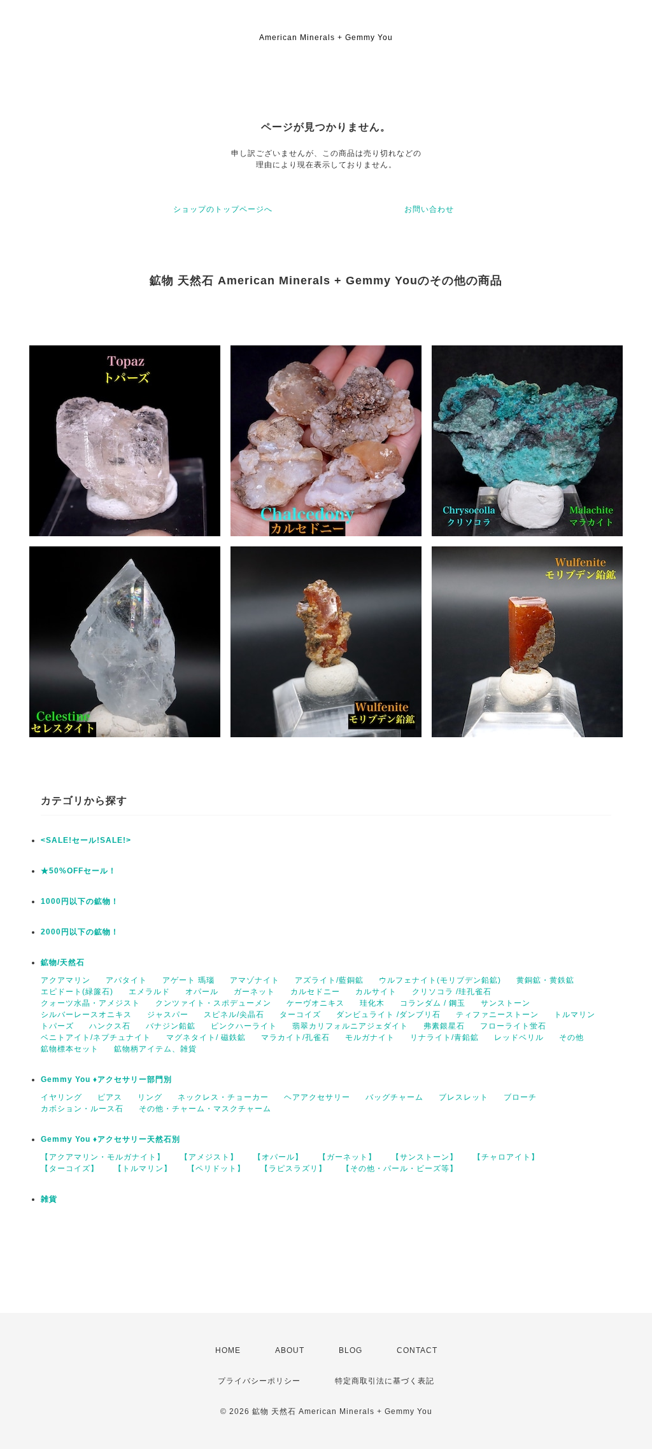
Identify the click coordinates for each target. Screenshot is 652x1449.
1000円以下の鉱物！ (80, 901)
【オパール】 (278, 1157)
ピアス (109, 1097)
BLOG (350, 1350)
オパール (201, 991)
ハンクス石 (110, 1026)
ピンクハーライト (244, 1026)
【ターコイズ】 (70, 1168)
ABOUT (289, 1350)
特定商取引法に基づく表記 (384, 1380)
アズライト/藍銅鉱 (329, 980)
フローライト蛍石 (513, 1026)
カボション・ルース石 (82, 1108)
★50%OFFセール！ (79, 870)
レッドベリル (519, 1037)
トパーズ (57, 1026)
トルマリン (574, 1014)
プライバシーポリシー (259, 1380)
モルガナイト (370, 1037)
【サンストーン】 (425, 1157)
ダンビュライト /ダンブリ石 (388, 1014)
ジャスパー (167, 1014)
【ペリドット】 (216, 1168)
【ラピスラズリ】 (293, 1168)
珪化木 (372, 1003)
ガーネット (254, 991)
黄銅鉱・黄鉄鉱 (545, 980)
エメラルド (149, 991)
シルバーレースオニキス (86, 1014)
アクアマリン (65, 980)
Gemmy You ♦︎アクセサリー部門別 (106, 1079)
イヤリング (61, 1097)
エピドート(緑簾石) (77, 991)
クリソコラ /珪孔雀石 (452, 991)
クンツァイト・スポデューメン (213, 1003)
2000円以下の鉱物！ (80, 931)
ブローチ (520, 1097)
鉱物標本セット (70, 1048)
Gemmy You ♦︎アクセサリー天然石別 (110, 1139)
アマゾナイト (255, 980)
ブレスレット (463, 1097)
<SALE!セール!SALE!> (86, 840)
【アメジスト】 (209, 1157)
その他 (571, 1037)
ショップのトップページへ (223, 209)
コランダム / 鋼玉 (432, 1003)
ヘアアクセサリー (317, 1097)
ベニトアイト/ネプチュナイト (96, 1037)
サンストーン (505, 1003)
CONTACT (417, 1350)
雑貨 (49, 1199)
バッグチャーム (394, 1097)
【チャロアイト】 (506, 1157)
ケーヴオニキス (315, 1003)
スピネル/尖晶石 (234, 1014)
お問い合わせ (429, 209)
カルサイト (376, 991)
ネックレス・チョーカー (223, 1097)
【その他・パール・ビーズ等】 (400, 1168)
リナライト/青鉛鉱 (444, 1037)
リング (150, 1097)
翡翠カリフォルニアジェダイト (350, 1026)
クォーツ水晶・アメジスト (90, 1003)
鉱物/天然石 (63, 962)
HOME (228, 1350)
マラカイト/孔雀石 (295, 1037)
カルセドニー (315, 991)
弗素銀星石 (444, 1026)
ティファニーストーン (497, 1014)
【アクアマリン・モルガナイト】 (103, 1157)
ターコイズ (300, 1014)
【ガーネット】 (347, 1157)
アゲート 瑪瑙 (188, 980)
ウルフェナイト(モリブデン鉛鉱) (440, 980)
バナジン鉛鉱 (170, 1026)
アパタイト (126, 980)
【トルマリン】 (143, 1168)
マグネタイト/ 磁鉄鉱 (206, 1037)
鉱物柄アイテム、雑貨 (155, 1048)
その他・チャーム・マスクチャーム (205, 1108)
